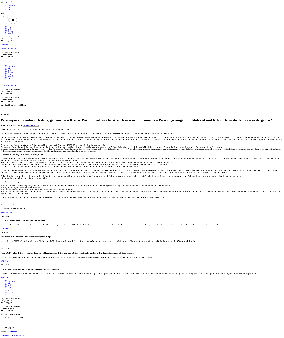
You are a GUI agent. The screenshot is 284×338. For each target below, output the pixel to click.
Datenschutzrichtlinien (9, 48)
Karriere (8, 27)
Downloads (9, 33)
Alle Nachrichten (7, 212)
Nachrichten (9, 31)
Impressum (5, 45)
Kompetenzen (10, 6)
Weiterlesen (5, 229)
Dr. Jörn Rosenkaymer (31, 125)
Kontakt (8, 10)
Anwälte (8, 8)
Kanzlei (8, 29)
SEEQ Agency (14, 331)
